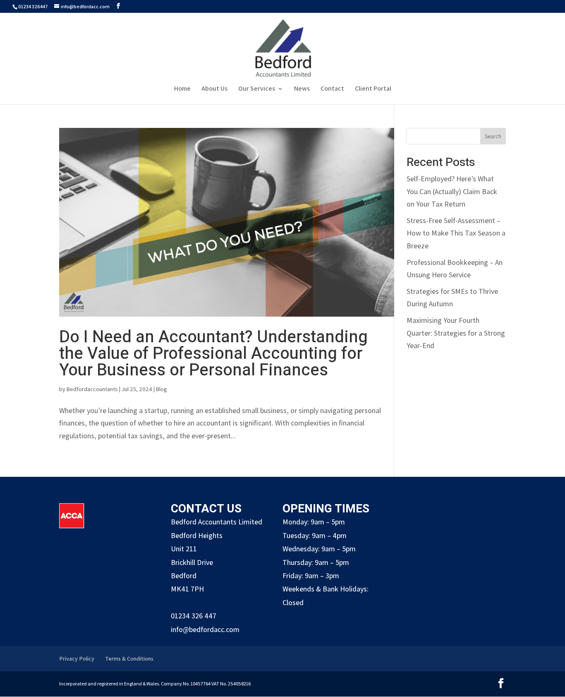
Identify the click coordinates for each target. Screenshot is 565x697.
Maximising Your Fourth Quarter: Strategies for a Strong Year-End (456, 332)
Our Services (256, 89)
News (302, 89)
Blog (161, 389)
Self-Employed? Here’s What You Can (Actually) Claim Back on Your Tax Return (452, 191)
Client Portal (373, 89)
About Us (214, 89)
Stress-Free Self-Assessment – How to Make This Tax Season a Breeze (456, 233)
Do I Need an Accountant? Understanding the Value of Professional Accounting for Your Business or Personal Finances (213, 353)
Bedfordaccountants (92, 389)
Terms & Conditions (129, 658)
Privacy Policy (76, 658)
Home (182, 89)
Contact (332, 89)
